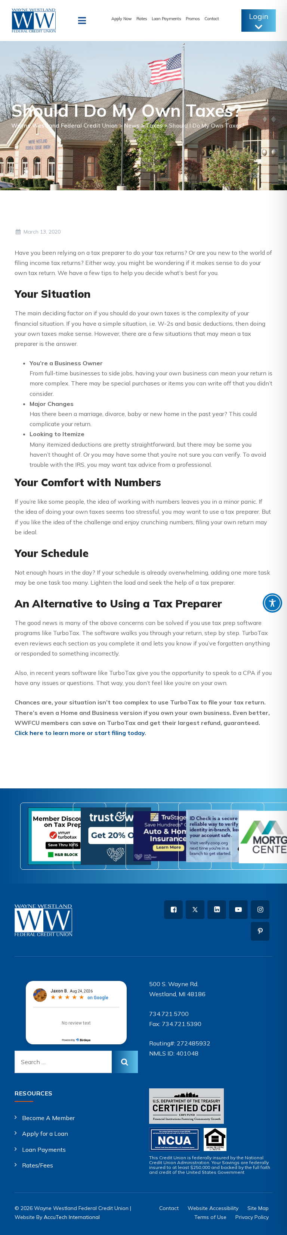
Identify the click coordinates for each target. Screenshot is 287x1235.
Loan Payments (166, 18)
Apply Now (121, 18)
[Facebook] (173, 909)
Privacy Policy (252, 1217)
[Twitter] (195, 909)
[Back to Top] (271, 1222)
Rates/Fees (37, 1165)
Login (258, 16)
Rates (141, 18)
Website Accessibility (213, 1208)
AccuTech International (72, 1217)
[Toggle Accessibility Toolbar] (272, 603)
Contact (211, 18)
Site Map (258, 1208)
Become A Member (48, 1118)
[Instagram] (260, 909)
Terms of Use (210, 1217)
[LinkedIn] (216, 909)
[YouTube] (238, 909)
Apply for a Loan (45, 1133)
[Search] (125, 1062)
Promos (193, 18)
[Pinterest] (260, 931)
